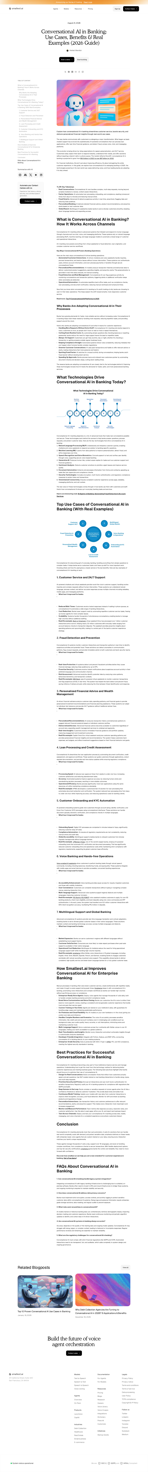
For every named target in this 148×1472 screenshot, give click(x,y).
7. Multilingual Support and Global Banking (31, 141)
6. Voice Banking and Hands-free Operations (30, 135)
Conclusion (21, 157)
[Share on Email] (75, 71)
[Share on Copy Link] (79, 71)
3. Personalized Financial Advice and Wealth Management (30, 120)
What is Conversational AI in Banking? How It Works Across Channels (28, 87)
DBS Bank (76, 679)
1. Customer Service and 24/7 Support (29, 111)
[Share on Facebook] (68, 71)
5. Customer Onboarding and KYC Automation (31, 130)
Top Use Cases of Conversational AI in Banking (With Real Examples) (30, 106)
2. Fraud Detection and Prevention (31, 116)
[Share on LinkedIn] (72, 71)
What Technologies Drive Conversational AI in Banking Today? (30, 101)
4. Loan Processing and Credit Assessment (29, 125)
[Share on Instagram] (82, 71)
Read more (88, 2)
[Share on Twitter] (65, 71)
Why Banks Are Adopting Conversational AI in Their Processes (28, 95)
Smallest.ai (98, 988)
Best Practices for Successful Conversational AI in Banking (28, 153)
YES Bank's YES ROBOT (81, 897)
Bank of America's (79, 621)
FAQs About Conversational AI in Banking (29, 161)
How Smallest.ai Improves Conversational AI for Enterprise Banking (29, 147)
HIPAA (108, 1042)
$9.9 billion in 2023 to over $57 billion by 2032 (97, 158)
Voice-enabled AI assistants (66, 863)
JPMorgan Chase (79, 842)
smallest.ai (76, 953)
